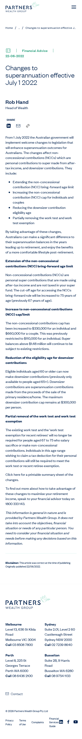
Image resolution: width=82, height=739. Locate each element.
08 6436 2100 (22, 675)
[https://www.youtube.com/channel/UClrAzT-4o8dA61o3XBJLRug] (75, 722)
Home (9, 28)
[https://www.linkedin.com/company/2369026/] (61, 722)
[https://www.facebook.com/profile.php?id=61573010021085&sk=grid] (68, 722)
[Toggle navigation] (74, 7)
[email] (18, 126)
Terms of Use (22, 722)
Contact (17, 693)
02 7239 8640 (61, 644)
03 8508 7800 (22, 644)
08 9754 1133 (60, 675)
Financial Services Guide (54, 722)
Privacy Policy (9, 722)
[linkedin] (9, 126)
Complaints (37, 722)
